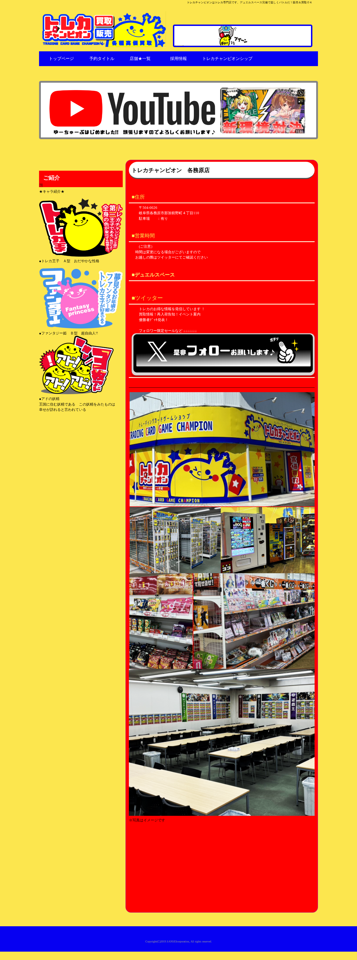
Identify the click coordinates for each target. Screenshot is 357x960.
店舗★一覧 (140, 58)
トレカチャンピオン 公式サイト (104, 29)
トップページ (61, 58)
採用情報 (178, 58)
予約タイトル (101, 58)
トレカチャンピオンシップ (227, 58)
